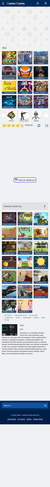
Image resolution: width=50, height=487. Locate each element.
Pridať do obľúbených (26, 180)
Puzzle (17, 318)
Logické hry (8, 318)
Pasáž (6, 320)
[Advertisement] (23, 26)
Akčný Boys (27, 318)
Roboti (36, 318)
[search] (45, 405)
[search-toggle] (38, 3)
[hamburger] (3, 3)
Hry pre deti (33, 315)
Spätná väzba (38, 419)
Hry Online (8, 315)
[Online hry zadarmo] (16, 3)
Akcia (43, 318)
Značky (29, 419)
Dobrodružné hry (20, 315)
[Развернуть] (47, 125)
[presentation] (4, 115)
